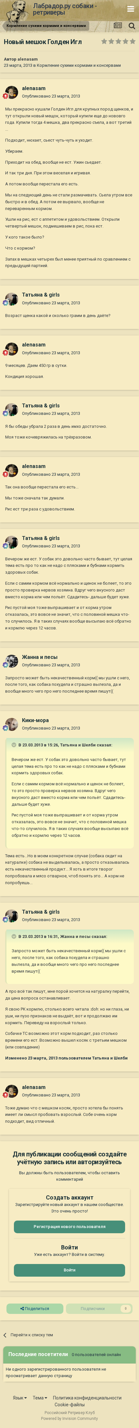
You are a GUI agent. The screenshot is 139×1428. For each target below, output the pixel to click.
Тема (39, 1397)
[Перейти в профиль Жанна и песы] (11, 661)
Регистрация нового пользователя (69, 1226)
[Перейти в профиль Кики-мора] (11, 724)
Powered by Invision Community (69, 1418)
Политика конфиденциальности (87, 1397)
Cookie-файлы (70, 1404)
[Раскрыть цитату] (14, 744)
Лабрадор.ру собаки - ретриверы (65, 9)
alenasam (27, 59)
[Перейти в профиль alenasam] (11, 92)
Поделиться (36, 1308)
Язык (18, 1397)
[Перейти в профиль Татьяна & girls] (11, 299)
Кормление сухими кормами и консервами (79, 65)
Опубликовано (51, 96)
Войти (69, 1270)
